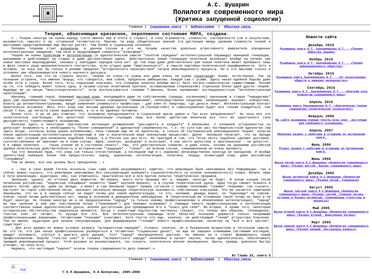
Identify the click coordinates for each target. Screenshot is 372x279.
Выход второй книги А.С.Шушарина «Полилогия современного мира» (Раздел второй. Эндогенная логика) (321, 213)
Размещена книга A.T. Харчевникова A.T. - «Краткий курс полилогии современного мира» (321, 93)
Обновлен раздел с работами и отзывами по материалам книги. (321, 136)
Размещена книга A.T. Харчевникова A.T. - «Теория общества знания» (321, 50)
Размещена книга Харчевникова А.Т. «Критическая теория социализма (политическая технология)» (321, 107)
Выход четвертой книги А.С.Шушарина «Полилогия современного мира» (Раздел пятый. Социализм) (321, 178)
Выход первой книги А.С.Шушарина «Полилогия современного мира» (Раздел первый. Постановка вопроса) (321, 227)
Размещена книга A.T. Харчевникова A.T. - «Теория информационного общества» (321, 64)
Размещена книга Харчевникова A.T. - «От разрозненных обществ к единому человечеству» (321, 79)
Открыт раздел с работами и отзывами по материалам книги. (321, 150)
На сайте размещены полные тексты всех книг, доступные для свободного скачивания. (321, 121)
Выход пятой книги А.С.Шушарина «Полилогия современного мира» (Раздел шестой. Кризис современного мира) (321, 164)
